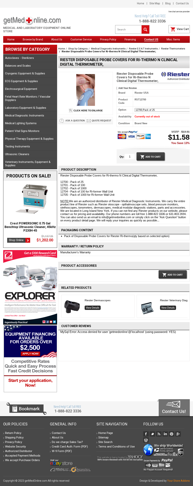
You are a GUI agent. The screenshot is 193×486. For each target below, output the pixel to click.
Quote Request (101, 120)
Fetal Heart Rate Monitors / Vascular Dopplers (28, 98)
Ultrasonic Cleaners (17, 154)
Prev (59, 307)
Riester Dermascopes (97, 300)
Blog (168, 3)
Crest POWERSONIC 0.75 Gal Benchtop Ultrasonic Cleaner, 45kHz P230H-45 (30, 227)
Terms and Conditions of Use (116, 446)
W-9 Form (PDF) (62, 451)
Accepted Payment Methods (22, 455)
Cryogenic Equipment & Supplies (25, 73)
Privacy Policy (13, 442)
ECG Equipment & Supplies (21, 81)
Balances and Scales (18, 65)
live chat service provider (179, 12)
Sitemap (103, 437)
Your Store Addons (178, 480)
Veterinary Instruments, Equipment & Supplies (28, 163)
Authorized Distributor (178, 79)
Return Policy (13, 433)
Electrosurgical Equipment (21, 89)
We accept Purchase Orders (22, 460)
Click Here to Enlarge (88, 110)
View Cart (183, 29)
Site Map (154, 3)
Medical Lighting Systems (21, 123)
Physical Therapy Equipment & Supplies (29, 138)
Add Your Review (127, 88)
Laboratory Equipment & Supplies (25, 107)
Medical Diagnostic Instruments (24, 115)
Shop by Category (78, 48)
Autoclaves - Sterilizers (19, 58)
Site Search (105, 442)
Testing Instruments (17, 146)
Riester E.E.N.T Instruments (143, 48)
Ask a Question (75, 120)
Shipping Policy (14, 437)
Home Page (105, 433)
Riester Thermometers (173, 48)
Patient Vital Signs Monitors (22, 131)
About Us (57, 437)
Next (188, 307)
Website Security (15, 446)
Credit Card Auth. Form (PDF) (70, 446)
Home (140, 3)
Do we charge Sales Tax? (67, 442)
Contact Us (182, 3)
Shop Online (16, 240)
